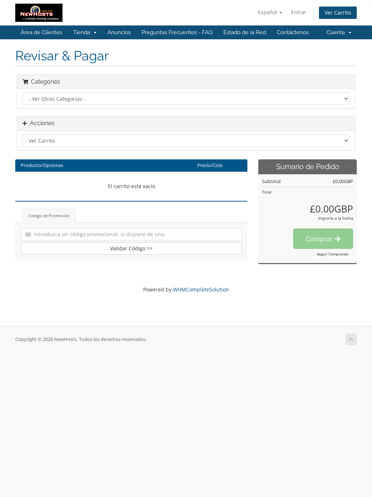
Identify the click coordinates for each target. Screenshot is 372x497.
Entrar (298, 12)
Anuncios (119, 32)
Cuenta (337, 32)
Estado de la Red (244, 32)
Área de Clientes (41, 32)
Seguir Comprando (332, 254)
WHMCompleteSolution (201, 289)
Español (268, 12)
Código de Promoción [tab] (49, 215)
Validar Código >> (131, 248)
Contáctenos (293, 32)
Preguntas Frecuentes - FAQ (177, 32)
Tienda (83, 32)
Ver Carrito (338, 12)
